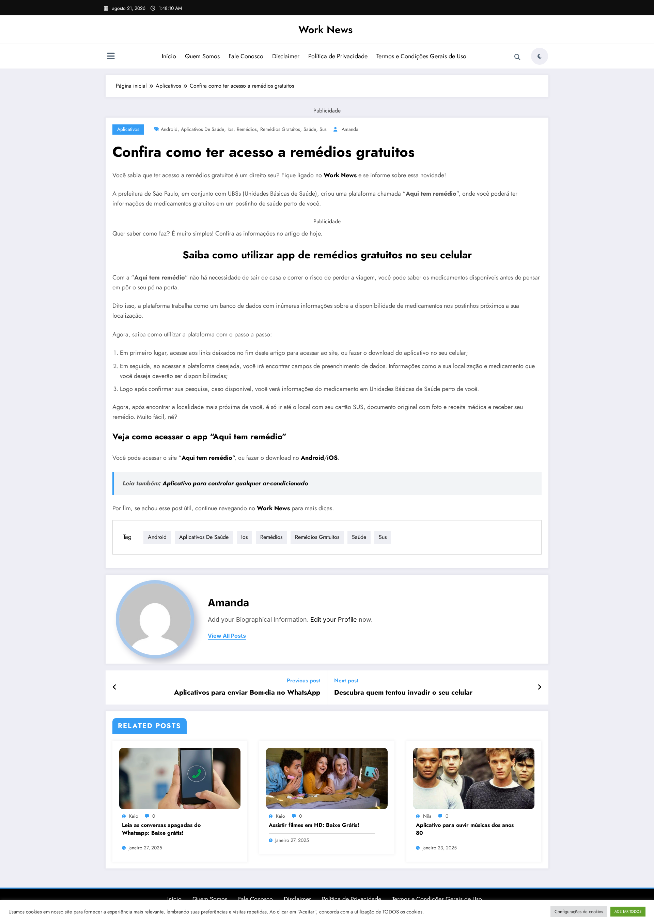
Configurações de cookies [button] (579, 911)
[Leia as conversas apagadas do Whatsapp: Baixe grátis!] (179, 778)
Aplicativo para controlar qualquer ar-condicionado (235, 483)
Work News (325, 29)
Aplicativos (128, 129)
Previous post (303, 680)
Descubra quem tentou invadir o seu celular (403, 692)
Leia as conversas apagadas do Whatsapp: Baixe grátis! (161, 828)
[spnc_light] (539, 56)
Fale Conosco (246, 56)
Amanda (350, 129)
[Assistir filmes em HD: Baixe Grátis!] (326, 778)
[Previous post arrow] (114, 687)
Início (169, 56)
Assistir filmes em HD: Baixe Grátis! (314, 825)
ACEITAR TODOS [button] (627, 911)
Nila (427, 816)
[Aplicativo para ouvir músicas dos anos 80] (473, 778)
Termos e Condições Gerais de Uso (421, 56)
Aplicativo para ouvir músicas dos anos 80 (465, 828)
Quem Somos (202, 56)
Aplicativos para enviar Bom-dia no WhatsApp (247, 692)
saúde (309, 129)
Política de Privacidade (338, 56)
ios (230, 129)
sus (323, 129)
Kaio (133, 816)
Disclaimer (285, 56)
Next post (346, 680)
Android (312, 457)
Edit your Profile (333, 619)
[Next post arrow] (540, 687)
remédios (247, 129)
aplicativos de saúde (202, 129)
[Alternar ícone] (111, 57)
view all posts (227, 636)
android (169, 129)
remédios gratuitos (280, 129)
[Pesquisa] (517, 57)
